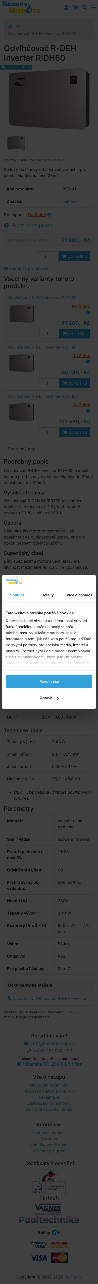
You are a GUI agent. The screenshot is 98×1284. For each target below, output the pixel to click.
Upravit (46, 698)
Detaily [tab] (47, 595)
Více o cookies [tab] (79, 595)
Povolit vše (49, 681)
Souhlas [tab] (17, 595)
